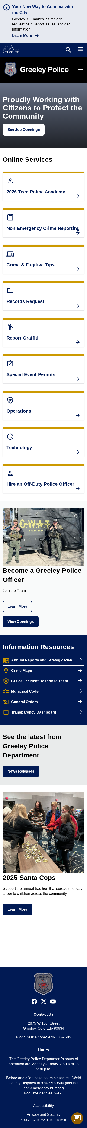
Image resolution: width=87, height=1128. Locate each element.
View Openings (20, 622)
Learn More (22, 35)
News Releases (20, 771)
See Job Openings (23, 130)
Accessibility (43, 1106)
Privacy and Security (44, 1114)
